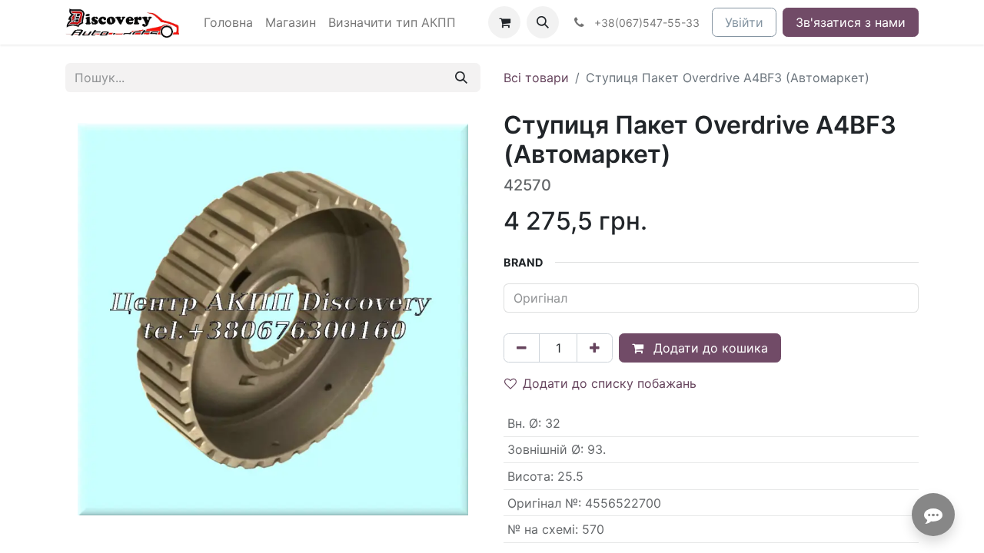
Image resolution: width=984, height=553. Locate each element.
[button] (543, 22)
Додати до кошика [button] (709, 348)
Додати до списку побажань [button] (609, 383)
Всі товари (536, 77)
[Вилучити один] (522, 348)
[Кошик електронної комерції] (504, 22)
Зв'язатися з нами (851, 22)
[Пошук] (461, 77)
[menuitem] (228, 22)
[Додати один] (595, 348)
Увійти (744, 22)
